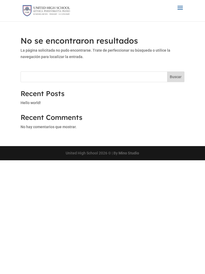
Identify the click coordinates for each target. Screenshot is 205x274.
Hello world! (31, 103)
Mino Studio (129, 153)
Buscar (176, 77)
